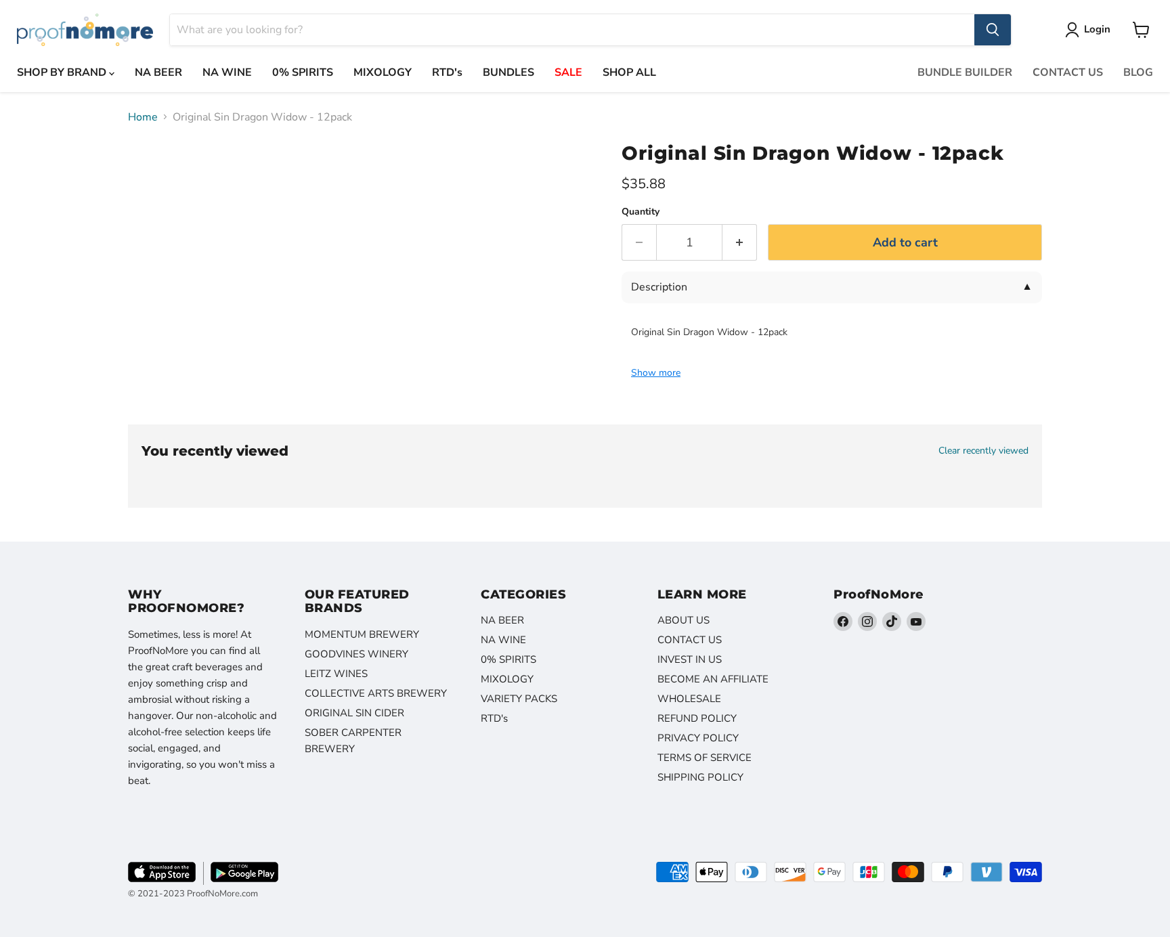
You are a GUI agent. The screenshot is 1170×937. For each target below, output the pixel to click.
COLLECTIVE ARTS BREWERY (376, 693)
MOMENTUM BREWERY (362, 634)
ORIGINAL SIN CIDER (354, 713)
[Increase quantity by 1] (739, 242)
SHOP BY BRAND (63, 72)
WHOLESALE (689, 698)
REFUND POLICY (697, 718)
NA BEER (158, 72)
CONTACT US (1068, 72)
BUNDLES (508, 72)
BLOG (1138, 72)
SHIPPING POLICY (700, 777)
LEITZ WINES (336, 673)
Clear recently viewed (983, 450)
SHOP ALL (629, 72)
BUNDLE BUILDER (964, 72)
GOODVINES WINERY (356, 654)
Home (143, 117)
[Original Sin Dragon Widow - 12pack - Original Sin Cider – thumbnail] (153, 170)
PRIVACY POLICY (698, 738)
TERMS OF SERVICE (704, 757)
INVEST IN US (689, 659)
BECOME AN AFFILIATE (712, 679)
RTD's (447, 72)
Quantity (640, 211)
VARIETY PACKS (519, 698)
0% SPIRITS (302, 72)
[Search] (992, 29)
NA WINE (227, 72)
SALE (568, 72)
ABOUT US (683, 620)
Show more (655, 373)
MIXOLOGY (382, 72)
